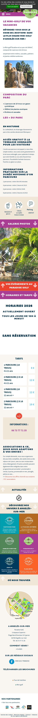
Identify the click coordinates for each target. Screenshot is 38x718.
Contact (28, 714)
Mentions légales (19, 714)
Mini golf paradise (22, 661)
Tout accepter (12, 6)
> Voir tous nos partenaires (11, 702)
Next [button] (35, 256)
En (19, 649)
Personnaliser (26, 6)
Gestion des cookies (7, 714)
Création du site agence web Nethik (24, 715)
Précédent (3, 223)
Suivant (35, 223)
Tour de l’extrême (20, 680)
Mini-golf (20, 685)
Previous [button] (7, 256)
